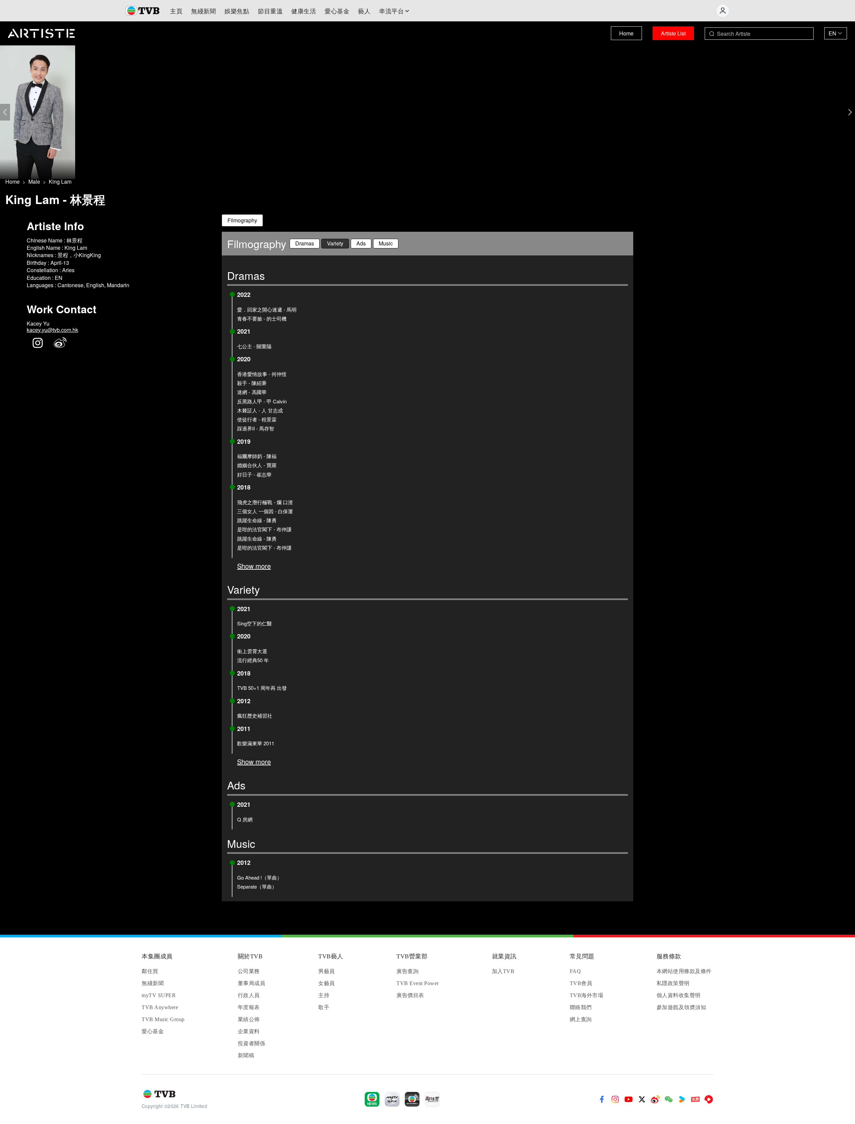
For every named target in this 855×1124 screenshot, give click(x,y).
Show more (254, 566)
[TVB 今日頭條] (695, 1099)
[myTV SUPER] (392, 1099)
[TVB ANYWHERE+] (412, 1099)
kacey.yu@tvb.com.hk (52, 330)
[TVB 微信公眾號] (668, 1099)
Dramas (304, 243)
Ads (361, 243)
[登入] (722, 10)
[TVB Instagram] (615, 1099)
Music (386, 243)
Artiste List (673, 33)
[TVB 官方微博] (655, 1099)
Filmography (242, 220)
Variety (335, 243)
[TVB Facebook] (602, 1099)
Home (626, 33)
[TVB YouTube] (628, 1099)
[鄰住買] (432, 1099)
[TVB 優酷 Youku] (682, 1099)
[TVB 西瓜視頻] (708, 1099)
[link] (12, 181)
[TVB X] (642, 1099)
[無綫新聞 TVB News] (372, 1099)
